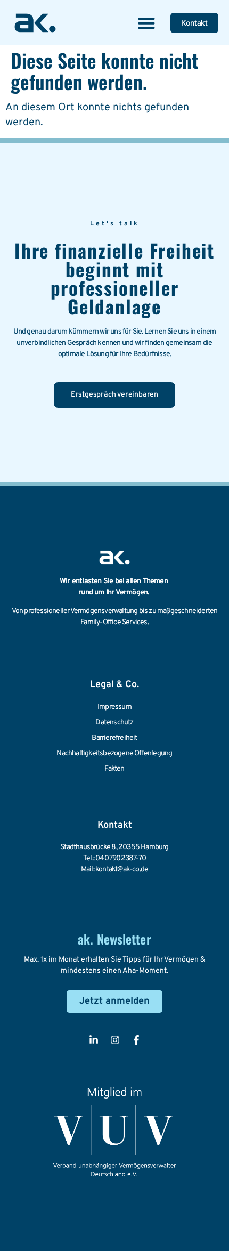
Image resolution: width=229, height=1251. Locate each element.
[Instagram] (115, 1040)
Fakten (114, 768)
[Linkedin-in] (94, 1040)
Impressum (114, 707)
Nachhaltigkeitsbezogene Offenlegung (114, 753)
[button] (146, 22)
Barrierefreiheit (114, 737)
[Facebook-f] (136, 1040)
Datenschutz (114, 722)
